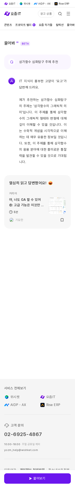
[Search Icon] (60, 13)
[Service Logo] (12, 13)
